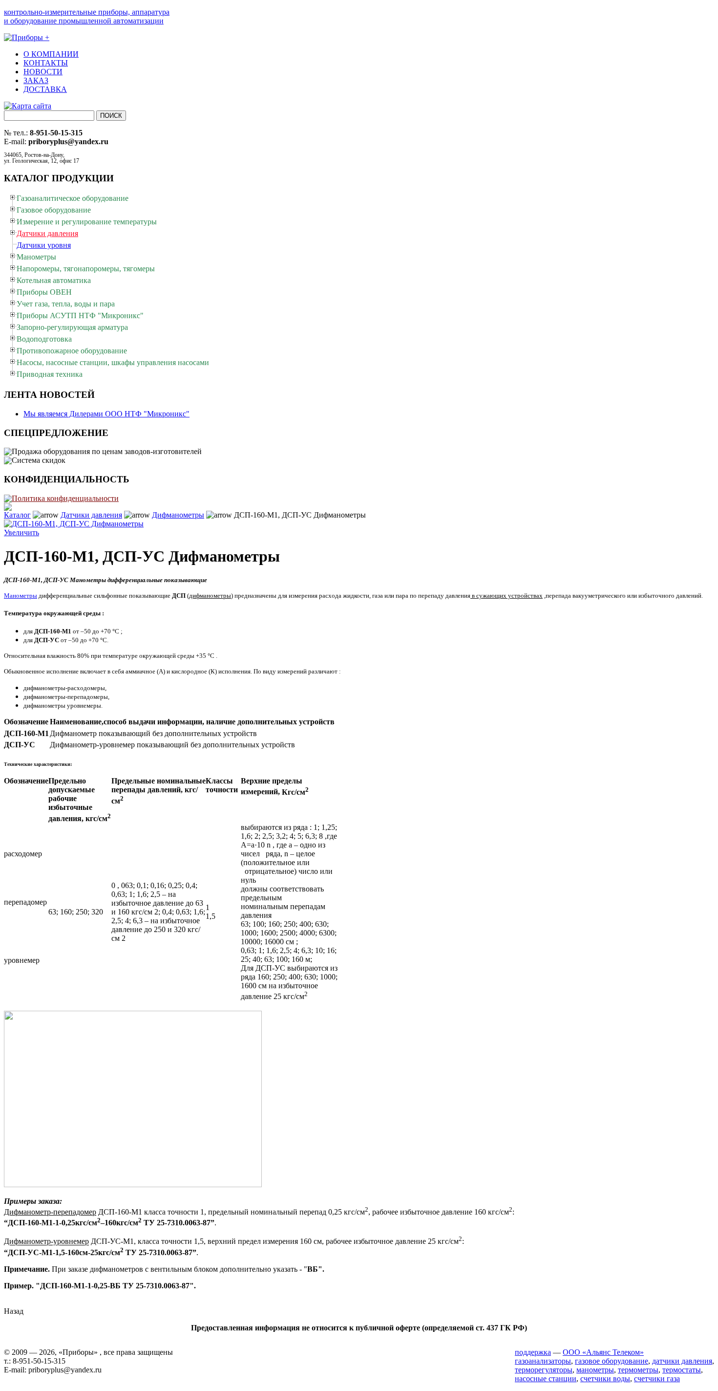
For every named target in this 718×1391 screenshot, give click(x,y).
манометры (595, 1370)
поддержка (533, 1352)
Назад (13, 1311)
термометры (638, 1370)
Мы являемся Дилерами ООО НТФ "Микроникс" (106, 414)
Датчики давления (91, 515)
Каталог (17, 515)
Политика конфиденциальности (65, 498)
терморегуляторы (543, 1370)
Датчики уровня (44, 245)
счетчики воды (605, 1378)
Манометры (20, 595)
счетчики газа (657, 1378)
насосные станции (545, 1378)
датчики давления (682, 1361)
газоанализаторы (543, 1361)
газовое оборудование (611, 1361)
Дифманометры (178, 515)
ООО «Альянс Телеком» (603, 1352)
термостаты (681, 1370)
